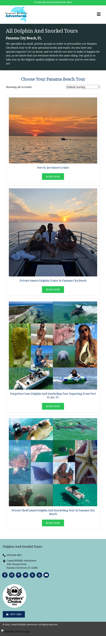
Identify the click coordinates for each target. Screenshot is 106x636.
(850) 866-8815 (14, 555)
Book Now (53, 289)
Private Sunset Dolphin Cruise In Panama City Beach (53, 281)
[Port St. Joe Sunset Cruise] (53, 130)
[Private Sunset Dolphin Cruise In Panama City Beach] (53, 232)
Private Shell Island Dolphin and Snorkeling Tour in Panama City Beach (53, 512)
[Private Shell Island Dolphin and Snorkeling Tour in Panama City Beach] (53, 462)
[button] (5, 575)
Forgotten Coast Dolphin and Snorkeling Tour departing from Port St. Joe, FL (53, 396)
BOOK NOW (53, 176)
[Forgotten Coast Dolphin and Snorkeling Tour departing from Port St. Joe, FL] (53, 345)
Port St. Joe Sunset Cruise (53, 168)
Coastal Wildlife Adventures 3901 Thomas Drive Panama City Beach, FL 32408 (22, 564)
